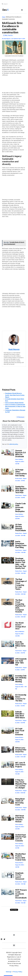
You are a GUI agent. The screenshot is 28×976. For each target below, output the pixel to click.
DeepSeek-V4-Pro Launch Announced (19, 876)
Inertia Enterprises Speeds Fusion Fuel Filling (20, 544)
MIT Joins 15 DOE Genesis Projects (20, 765)
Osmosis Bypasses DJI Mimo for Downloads (20, 454)
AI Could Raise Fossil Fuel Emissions (19, 732)
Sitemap (8, 972)
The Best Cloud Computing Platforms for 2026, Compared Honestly (20, 606)
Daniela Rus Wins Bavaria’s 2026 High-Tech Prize (21, 490)
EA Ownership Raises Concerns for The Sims (20, 698)
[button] (22, 10)
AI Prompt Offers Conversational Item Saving (21, 473)
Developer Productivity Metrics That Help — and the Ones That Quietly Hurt (20, 563)
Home (3, 17)
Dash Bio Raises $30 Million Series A (20, 645)
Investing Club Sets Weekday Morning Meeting (20, 679)
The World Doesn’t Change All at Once (20, 626)
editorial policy (13, 444)
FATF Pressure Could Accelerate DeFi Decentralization (21, 894)
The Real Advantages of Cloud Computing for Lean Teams (21, 584)
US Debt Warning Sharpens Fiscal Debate (20, 528)
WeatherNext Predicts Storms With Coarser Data (20, 857)
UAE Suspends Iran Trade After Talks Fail (21, 662)
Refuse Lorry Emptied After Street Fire (20, 750)
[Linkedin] (1, 939)
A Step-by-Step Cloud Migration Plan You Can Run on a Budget (20, 784)
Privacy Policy (17, 972)
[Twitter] (4, 939)
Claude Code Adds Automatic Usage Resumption (20, 507)
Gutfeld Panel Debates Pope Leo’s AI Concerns (20, 838)
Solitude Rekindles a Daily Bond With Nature (20, 715)
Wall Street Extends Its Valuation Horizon (19, 819)
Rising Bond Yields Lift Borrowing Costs (19, 802)
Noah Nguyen (14, 349)
